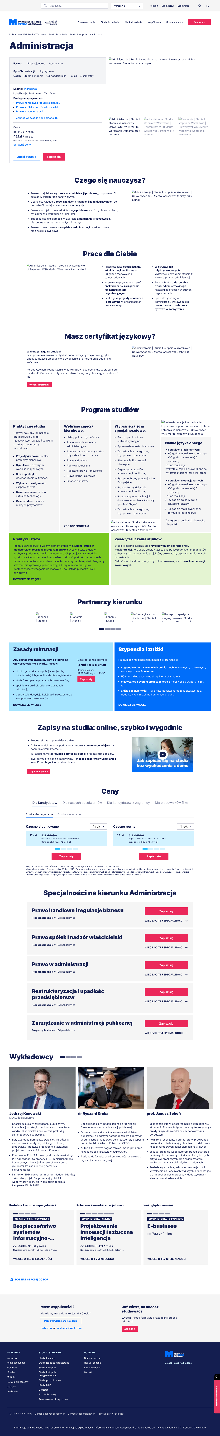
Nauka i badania (133, 22)
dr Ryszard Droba (93, 1113)
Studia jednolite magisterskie (54, 1362)
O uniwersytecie (86, 22)
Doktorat (43, 1389)
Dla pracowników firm (171, 803)
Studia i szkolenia (110, 22)
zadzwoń (46, 1328)
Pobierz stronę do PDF (31, 1279)
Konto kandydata (16, 1362)
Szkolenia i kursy (48, 1394)
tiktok (200, 1369)
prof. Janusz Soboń (164, 1113)
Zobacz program (76, 526)
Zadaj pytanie (26, 156)
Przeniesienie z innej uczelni (53, 1399)
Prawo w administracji (29, 111)
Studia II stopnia (47, 1367)
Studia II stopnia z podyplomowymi (48, 1374)
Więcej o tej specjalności (32, 1258)
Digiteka (11, 1386)
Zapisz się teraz (113, 866)
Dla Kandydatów (44, 803)
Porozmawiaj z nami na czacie (60, 1320)
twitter (180, 1369)
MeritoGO (12, 1367)
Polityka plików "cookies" (111, 1413)
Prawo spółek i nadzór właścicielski (37, 107)
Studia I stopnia (47, 1358)
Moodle (11, 1372)
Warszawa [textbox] (119, 5)
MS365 (11, 1377)
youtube (194, 1369)
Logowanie (183, 5)
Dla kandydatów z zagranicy (128, 803)
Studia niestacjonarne (39, 814)
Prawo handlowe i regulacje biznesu (38, 102)
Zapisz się (199, 22)
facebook (167, 1369)
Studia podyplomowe (50, 1380)
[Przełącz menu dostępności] (200, 6)
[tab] (101, 629)
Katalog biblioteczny (18, 1381)
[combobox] (127, 6)
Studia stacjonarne (69, 814)
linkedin (174, 1369)
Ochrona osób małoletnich (81, 1413)
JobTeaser (12, 1391)
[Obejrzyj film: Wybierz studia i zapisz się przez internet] (162, 754)
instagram (187, 1369)
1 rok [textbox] (96, 826)
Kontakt (154, 5)
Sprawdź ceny (22, 144)
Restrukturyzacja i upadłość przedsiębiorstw (68, 994)
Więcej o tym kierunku (97, 1258)
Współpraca (154, 22)
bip (209, 1369)
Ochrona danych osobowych (50, 1413)
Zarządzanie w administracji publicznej (82, 1023)
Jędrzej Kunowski (25, 1113)
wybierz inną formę (69, 1328)
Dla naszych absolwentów (82, 803)
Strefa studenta (174, 22)
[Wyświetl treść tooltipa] (24, 63)
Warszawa (30, 88)
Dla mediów (168, 5)
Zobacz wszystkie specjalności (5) (37, 117)
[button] (125, 126)
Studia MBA (45, 1385)
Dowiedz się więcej (27, 579)
